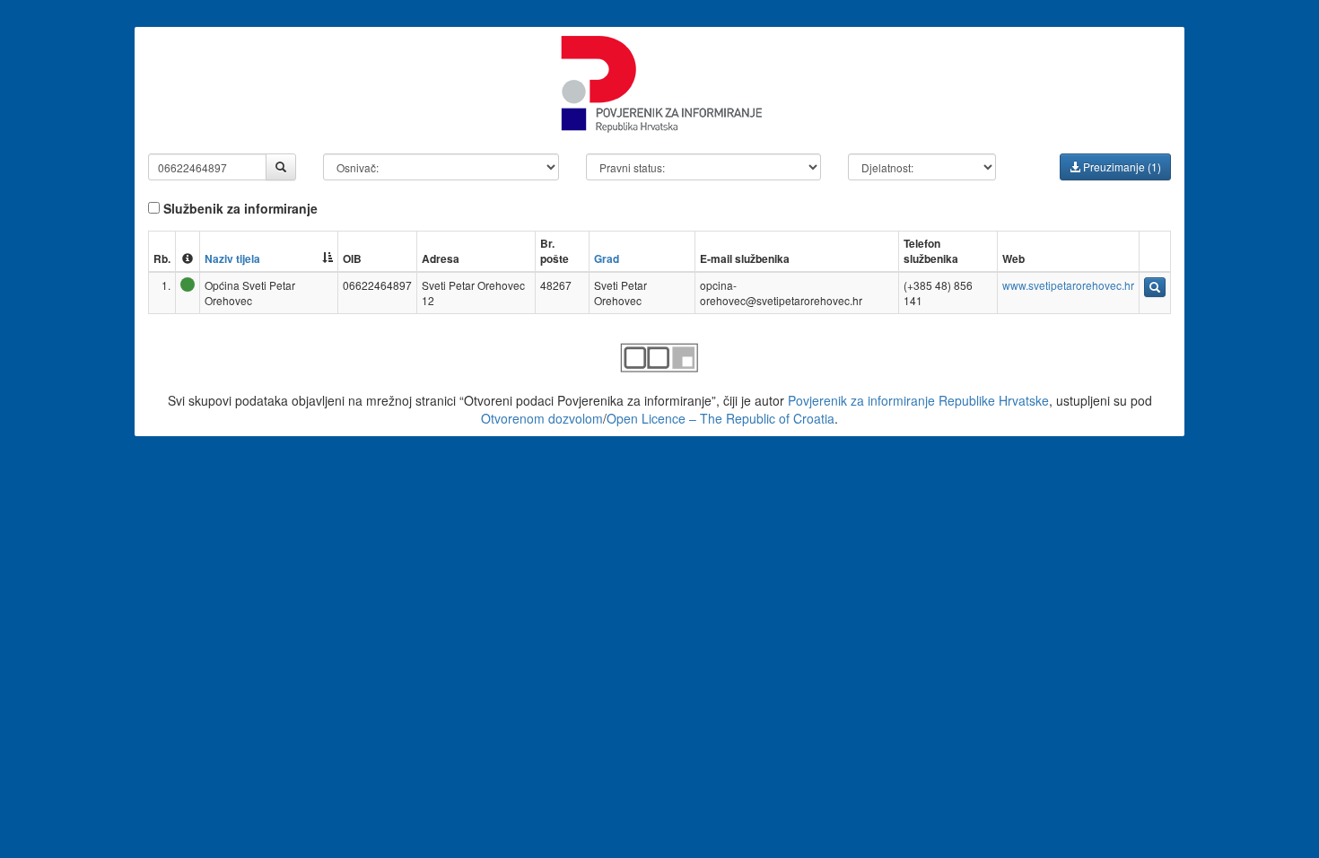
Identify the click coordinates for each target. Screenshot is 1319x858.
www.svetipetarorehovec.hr (1068, 285)
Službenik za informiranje (239, 208)
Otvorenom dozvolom (542, 418)
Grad (606, 258)
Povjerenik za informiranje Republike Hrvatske (918, 400)
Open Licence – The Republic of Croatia (720, 418)
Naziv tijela (232, 258)
